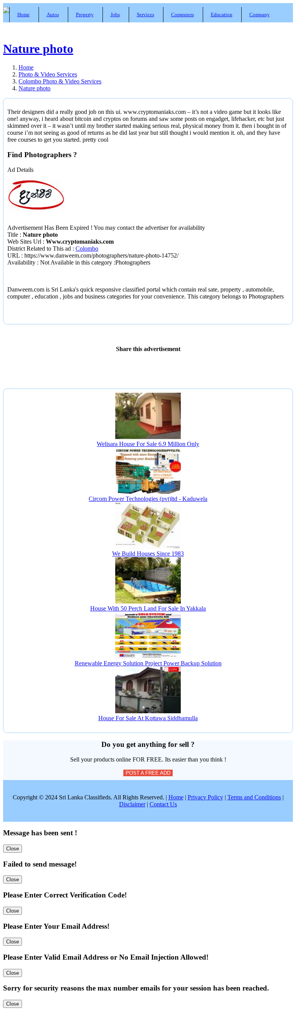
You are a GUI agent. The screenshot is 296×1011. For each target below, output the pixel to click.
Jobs (115, 14)
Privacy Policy (205, 797)
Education (221, 14)
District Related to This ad (39, 248)
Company (259, 14)
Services (145, 14)
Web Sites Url (25, 241)
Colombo (87, 248)
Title (13, 234)
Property (85, 14)
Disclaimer (132, 804)
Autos (53, 14)
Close (12, 849)
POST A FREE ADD (148, 773)
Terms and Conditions (254, 797)
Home (23, 14)
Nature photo (38, 49)
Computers (182, 14)
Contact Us (163, 804)
